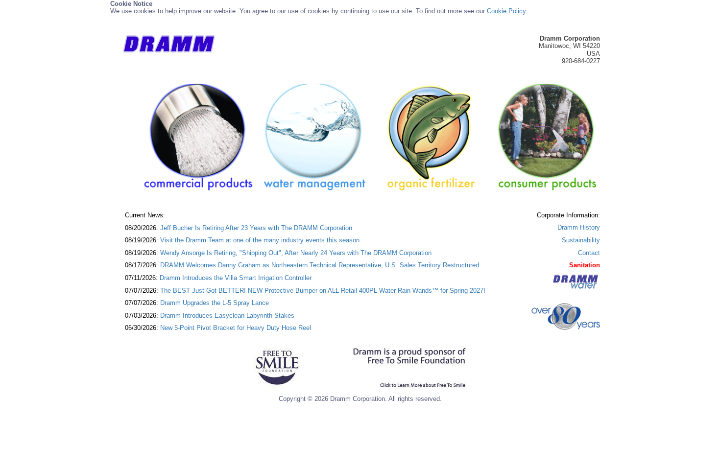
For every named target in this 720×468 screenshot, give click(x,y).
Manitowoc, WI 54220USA (569, 46)
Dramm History (578, 227)
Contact (589, 253)
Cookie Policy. (507, 11)
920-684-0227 (581, 61)
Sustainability (581, 240)
